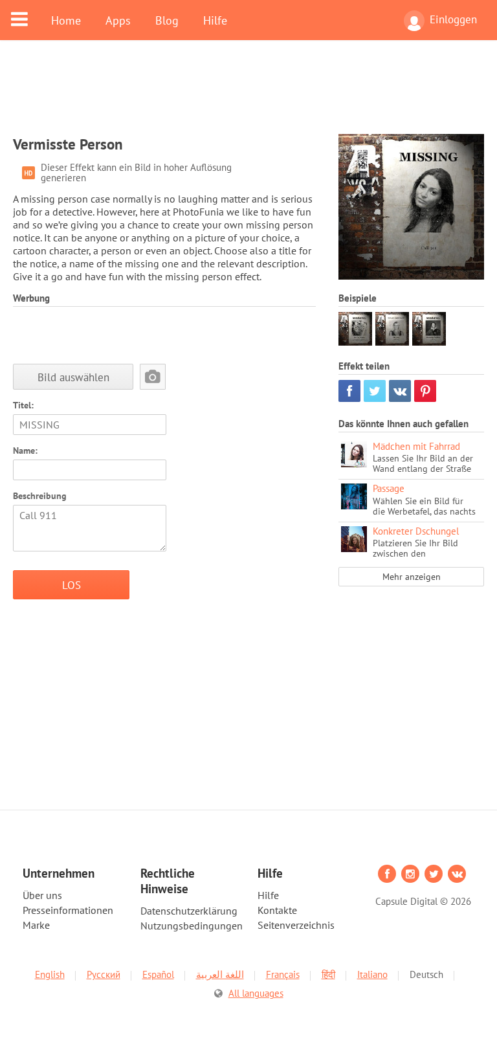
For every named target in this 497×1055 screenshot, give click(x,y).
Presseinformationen (68, 910)
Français (283, 974)
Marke (36, 924)
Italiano (372, 974)
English (50, 974)
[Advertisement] (248, 95)
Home (66, 20)
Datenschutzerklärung (188, 910)
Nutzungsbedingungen (191, 925)
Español (158, 974)
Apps (118, 20)
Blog (167, 20)
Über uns (42, 895)
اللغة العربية (220, 974)
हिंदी (328, 974)
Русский (103, 974)
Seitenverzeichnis (296, 924)
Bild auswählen (73, 377)
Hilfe (215, 20)
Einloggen (453, 19)
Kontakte (277, 910)
